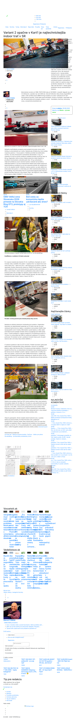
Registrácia (36, 24)
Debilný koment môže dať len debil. (61, 449)
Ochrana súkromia (11, 697)
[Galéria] (13, 450)
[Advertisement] (26, 493)
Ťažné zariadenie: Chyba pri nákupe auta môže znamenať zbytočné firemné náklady (61, 128)
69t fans (38, 15)
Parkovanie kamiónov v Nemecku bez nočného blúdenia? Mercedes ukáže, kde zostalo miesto (61, 143)
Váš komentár (9, 646)
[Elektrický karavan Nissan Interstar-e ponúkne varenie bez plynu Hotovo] (56, 152)
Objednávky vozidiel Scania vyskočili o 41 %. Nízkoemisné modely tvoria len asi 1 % (61, 171)
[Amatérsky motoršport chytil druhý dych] (56, 296)
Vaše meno (11, 635)
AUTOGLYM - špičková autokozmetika (15, 434)
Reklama (8, 693)
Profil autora (6, 631)
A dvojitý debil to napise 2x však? (60, 424)
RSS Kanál (9, 700)
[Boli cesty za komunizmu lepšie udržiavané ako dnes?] (42, 185)
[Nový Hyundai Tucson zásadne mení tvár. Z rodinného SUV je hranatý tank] (56, 351)
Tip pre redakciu (11, 698)
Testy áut (42, 27)
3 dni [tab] (52, 314)
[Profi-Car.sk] (62, 118)
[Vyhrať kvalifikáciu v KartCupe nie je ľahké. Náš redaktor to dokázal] (56, 213)
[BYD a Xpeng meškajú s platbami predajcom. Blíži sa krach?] (56, 368)
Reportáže (31, 27)
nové (52, 405)
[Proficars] (29, 706)
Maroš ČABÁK (10, 69)
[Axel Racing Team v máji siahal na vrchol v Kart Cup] (56, 230)
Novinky (12, 27)
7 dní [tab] (55, 314)
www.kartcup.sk (42, 426)
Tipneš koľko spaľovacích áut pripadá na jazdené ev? (21, 628)
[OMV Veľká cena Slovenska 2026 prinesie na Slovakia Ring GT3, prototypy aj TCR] (19, 185)
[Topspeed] (11, 706)
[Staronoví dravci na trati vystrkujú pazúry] (56, 246)
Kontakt (8, 691)
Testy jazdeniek (48, 27)
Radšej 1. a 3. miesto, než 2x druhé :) (61, 202)
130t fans (38, 19)
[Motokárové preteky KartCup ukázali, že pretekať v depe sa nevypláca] (56, 263)
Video (7, 27)
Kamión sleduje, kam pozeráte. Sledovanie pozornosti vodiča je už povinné (61, 186)
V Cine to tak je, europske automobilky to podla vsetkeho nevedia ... (60, 463)
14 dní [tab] (58, 314)
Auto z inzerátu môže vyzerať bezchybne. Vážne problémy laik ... (24, 625)
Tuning (17, 27)
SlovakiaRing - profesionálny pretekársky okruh (18, 436)
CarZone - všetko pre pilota (35, 434)
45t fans (38, 17)
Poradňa (37, 27)
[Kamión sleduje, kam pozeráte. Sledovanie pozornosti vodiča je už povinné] (56, 180)
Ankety (55, 27)
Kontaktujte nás (7, 687)
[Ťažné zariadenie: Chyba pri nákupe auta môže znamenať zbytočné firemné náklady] (56, 122)
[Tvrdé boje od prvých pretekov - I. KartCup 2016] (56, 280)
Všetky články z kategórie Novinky (13, 592)
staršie (55, 405)
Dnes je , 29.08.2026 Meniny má (61, 110)
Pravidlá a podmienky (12, 695)
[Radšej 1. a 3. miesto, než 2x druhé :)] (56, 198)
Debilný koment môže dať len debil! (61, 444)
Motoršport (23, 27)
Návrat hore (6, 590)
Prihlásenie (43, 24)
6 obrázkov (11, 475)
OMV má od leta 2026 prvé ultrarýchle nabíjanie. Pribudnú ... (23, 626)
